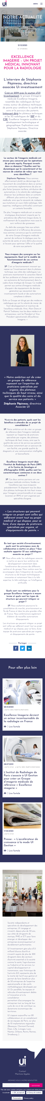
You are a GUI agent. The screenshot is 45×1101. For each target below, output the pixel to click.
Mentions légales (22, 1074)
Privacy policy (28, 1098)
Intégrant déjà (10, 113)
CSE (5, 119)
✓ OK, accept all (18, 1092)
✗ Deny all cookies (34, 1092)
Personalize (17, 1098)
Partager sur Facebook (15, 648)
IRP (32, 116)
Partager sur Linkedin (29, 648)
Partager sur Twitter (22, 648)
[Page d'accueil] (5, 4)
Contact (22, 1071)
